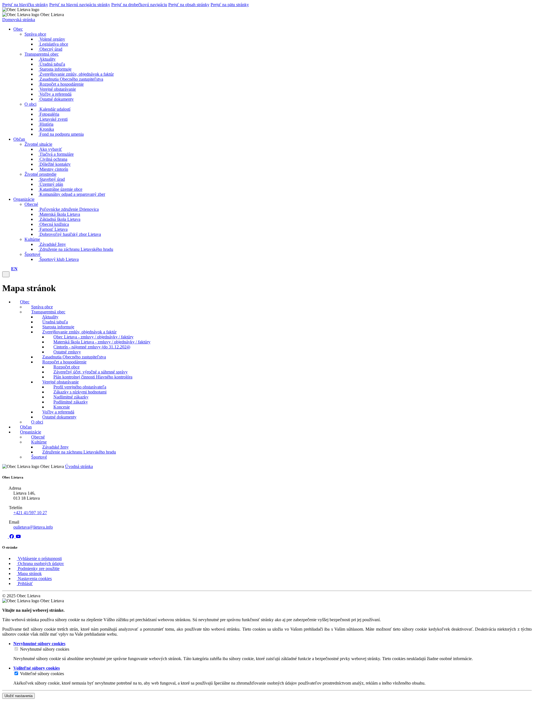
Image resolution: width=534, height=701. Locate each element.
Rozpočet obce (66, 367)
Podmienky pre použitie (38, 568)
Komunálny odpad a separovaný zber (71, 194)
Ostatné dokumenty (56, 99)
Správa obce (35, 34)
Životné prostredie (40, 174)
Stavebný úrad (51, 179)
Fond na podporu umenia (61, 134)
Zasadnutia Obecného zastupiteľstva (70, 79)
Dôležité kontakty (54, 164)
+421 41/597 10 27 (30, 512)
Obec (24, 301)
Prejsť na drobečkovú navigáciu (139, 4)
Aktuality (47, 59)
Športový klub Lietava (58, 259)
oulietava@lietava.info (33, 527)
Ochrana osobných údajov (40, 563)
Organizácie (30, 432)
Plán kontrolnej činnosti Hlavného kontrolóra (92, 377)
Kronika (46, 129)
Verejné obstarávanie (57, 89)
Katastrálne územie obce (60, 189)
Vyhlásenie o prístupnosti (39, 558)
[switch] (16, 649)
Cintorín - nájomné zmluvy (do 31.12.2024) (91, 347)
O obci (30, 104)
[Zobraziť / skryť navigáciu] (5, 274)
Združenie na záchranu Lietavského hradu (75, 249)
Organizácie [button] (23, 199)
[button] (14, 268)
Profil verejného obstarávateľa (79, 387)
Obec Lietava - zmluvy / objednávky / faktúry (93, 337)
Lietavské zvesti (53, 119)
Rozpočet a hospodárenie (61, 84)
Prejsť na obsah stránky (188, 4)
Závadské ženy (52, 244)
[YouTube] (18, 536)
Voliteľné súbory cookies (42, 673)
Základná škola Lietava (59, 219)
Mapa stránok (29, 573)
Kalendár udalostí (54, 109)
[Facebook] (12, 536)
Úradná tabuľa (51, 64)
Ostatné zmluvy (67, 352)
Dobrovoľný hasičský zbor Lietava (69, 234)
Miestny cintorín (53, 169)
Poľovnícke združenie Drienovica (68, 209)
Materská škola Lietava (59, 214)
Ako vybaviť (50, 149)
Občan (26, 427)
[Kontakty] (4, 268)
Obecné (31, 204)
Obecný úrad (50, 49)
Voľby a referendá (54, 94)
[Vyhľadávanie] (8, 268)
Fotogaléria (48, 114)
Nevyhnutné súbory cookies (44, 649)
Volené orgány (51, 39)
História (45, 124)
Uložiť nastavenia (18, 696)
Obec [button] (18, 29)
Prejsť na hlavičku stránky (25, 4)
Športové (32, 254)
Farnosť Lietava (53, 229)
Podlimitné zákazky (70, 402)
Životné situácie (38, 144)
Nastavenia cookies (34, 578)
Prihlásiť (25, 583)
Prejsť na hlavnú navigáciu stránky (79, 4)
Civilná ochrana (52, 159)
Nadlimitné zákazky (70, 397)
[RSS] (5, 536)
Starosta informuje (54, 69)
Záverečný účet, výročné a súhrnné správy (90, 372)
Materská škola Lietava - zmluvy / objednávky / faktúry (101, 342)
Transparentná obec (41, 54)
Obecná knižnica (53, 224)
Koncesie (61, 407)
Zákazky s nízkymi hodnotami (80, 392)
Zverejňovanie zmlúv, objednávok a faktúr (76, 74)
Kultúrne (32, 239)
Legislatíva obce (53, 44)
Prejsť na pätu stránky (230, 4)
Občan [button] (19, 139)
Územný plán (50, 184)
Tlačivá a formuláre (56, 154)
